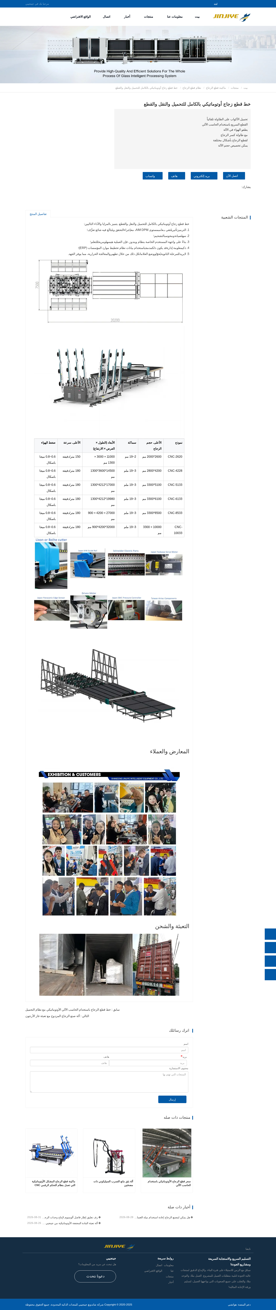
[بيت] (232, 17)
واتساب (150, 176)
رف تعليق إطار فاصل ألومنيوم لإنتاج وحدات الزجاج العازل (70, 1217)
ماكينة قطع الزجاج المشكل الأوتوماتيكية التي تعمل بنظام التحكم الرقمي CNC (53, 1183)
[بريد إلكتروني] (270, 961)
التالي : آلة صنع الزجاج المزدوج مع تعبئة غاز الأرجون (57, 1016)
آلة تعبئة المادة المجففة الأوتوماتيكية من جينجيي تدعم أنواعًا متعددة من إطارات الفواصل (70, 1223)
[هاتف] (270, 947)
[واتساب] (270, 934)
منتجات (235, 87)
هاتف (174, 176)
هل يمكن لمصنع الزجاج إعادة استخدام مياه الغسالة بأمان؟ (162, 1217)
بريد (184, 1056)
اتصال (106, 16)
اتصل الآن (232, 175)
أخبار (171, 1282)
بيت (197, 16)
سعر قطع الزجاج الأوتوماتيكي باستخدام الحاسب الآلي (169, 1183)
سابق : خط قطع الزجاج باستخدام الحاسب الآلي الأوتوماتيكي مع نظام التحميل (72, 1009)
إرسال (172, 1099)
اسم (186, 1043)
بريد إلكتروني (202, 176)
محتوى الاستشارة (178, 1068)
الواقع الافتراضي (80, 16)
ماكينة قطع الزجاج (216, 87)
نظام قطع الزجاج (191, 87)
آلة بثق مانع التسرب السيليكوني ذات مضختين (113, 1183)
